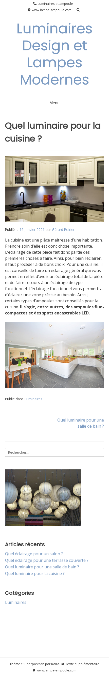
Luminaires (33, 398)
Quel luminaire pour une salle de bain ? (42, 567)
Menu (54, 103)
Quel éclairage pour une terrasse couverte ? (46, 560)
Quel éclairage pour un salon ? (34, 553)
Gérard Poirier (63, 229)
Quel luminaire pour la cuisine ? (35, 573)
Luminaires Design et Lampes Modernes (54, 54)
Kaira (55, 664)
